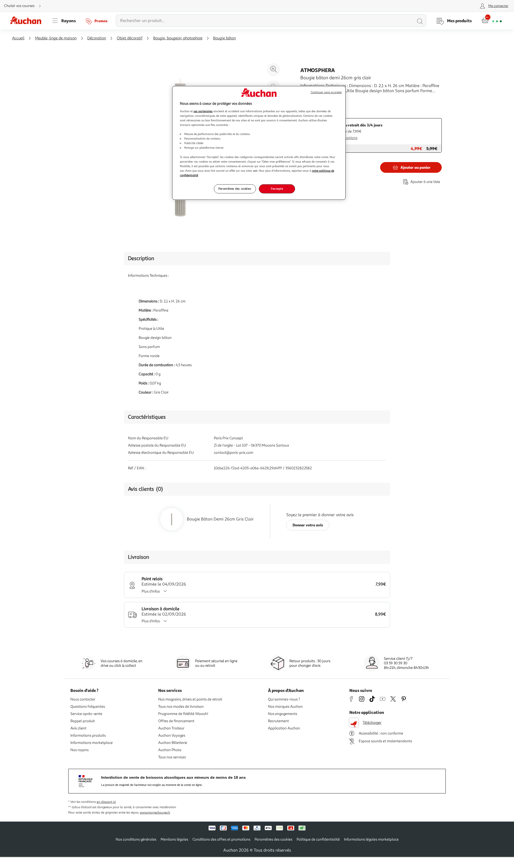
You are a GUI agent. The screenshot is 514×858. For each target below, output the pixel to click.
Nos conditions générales (136, 839)
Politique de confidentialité (318, 839)
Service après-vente (86, 713)
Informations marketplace (91, 742)
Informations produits (88, 735)
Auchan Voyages (171, 735)
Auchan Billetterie (172, 742)
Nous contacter (82, 699)
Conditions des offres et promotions (221, 839)
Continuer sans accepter (326, 92)
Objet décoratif (129, 38)
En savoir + (310, 99)
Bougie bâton (224, 38)
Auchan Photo (170, 750)
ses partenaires (203, 111)
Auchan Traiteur (171, 728)
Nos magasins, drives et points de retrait (190, 699)
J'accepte (277, 188)
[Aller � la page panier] (491, 20)
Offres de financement (176, 721)
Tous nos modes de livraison (181, 706)
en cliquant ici (106, 802)
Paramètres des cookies (234, 188)
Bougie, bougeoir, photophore (177, 38)
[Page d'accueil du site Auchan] (27, 20)
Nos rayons (79, 750)
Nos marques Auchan (285, 706)
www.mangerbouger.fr (155, 813)
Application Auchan (284, 728)
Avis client (78, 728)
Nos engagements (282, 713)
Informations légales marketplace (371, 839)
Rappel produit (82, 721)
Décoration (96, 38)
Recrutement (278, 721)
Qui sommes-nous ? (284, 699)
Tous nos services (172, 757)
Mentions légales (174, 839)
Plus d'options (346, 138)
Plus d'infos (151, 591)
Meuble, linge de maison (56, 38)
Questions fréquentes (87, 706)
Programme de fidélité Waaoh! (183, 713)
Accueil (18, 38)
